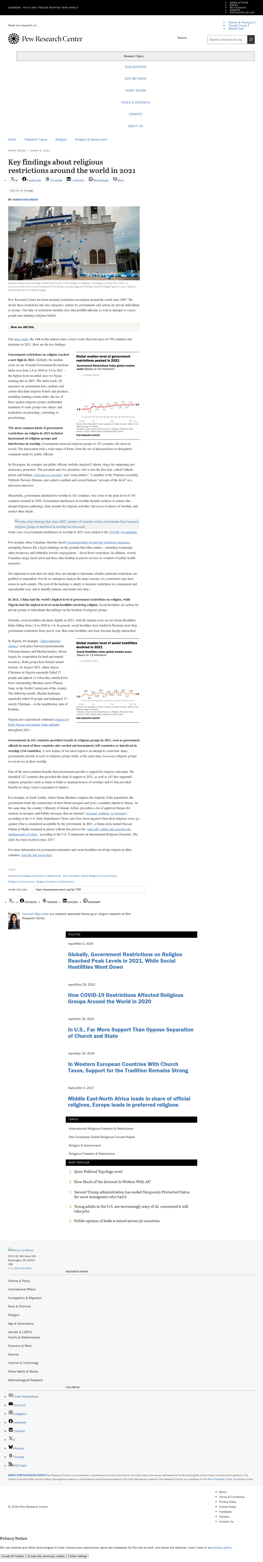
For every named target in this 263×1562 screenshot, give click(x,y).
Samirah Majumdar (25, 199)
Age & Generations (21, 1323)
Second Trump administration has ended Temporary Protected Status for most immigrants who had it (132, 1194)
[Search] (251, 39)
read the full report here (37, 855)
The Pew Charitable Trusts (217, 1479)
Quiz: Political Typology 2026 (98, 1171)
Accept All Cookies (13, 1556)
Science (13, 1354)
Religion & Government (21, 881)
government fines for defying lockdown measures (98, 542)
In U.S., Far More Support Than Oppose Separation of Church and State (131, 1032)
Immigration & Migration (25, 1298)
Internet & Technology (23, 1363)
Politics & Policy (19, 1281)
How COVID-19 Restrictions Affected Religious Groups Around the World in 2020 (125, 998)
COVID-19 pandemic (123, 532)
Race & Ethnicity (19, 1306)
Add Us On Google (21, 190)
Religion (14, 1315)
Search (182, 38)
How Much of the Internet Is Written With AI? (112, 1181)
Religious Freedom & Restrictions (55, 881)
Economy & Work (20, 1346)
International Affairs (22, 1289)
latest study (21, 339)
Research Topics (134, 56)
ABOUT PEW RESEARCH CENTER (27, 1475)
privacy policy (222, 1547)
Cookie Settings (77, 1556)
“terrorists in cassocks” (48, 475)
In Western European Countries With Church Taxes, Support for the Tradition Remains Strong (128, 1067)
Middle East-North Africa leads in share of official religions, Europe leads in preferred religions (129, 1101)
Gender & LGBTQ (20, 1332)
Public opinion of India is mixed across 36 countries (117, 1220)
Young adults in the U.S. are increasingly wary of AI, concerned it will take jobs (131, 1209)
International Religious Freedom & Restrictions (34, 876)
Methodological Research (25, 1380)
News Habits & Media (23, 1371)
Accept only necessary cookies (46, 1556)
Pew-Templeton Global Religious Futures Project (90, 876)
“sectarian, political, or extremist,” (106, 813)
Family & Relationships (24, 1337)
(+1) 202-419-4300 (19, 1268)
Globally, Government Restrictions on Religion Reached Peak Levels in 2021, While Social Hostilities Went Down (125, 960)
